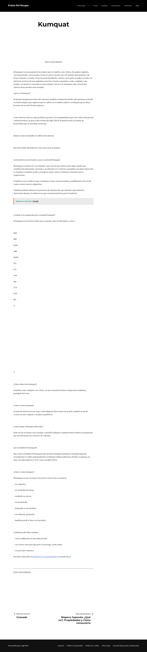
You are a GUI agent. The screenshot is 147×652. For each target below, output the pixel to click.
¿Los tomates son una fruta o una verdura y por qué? (117, 27)
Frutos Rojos (81, 6)
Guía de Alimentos (56, 62)
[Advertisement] (54, 44)
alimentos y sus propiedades (45, 557)
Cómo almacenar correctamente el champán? (114, 96)
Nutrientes (128, 6)
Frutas (95, 6)
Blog (137, 6)
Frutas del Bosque (18, 5)
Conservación (115, 6)
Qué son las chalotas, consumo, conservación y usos (117, 78)
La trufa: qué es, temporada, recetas (116, 63)
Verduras (104, 6)
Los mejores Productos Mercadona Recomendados (113, 46)
